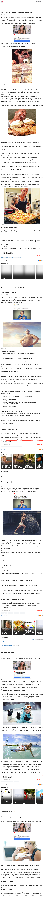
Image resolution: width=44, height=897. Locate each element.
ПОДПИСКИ (41, 895)
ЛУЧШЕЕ (33, 895)
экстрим (11, 781)
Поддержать (39, 1)
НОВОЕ (26, 895)
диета (6, 612)
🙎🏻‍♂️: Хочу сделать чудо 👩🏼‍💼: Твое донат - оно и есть (7, 608)
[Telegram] (41, 260)
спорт (2, 446)
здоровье (6, 781)
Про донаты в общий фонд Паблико (6, 255)
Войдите (32, 3)
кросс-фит (22, 612)
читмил (13, 257)
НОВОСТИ (2, 895)
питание (2, 257)
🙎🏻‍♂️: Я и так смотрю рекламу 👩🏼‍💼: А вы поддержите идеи (7, 777)
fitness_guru (5, 1)
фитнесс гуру (18, 257)
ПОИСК (10, 895)
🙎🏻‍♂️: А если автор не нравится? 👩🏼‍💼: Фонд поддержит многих (8, 253)
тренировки (8, 257)
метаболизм (13, 446)
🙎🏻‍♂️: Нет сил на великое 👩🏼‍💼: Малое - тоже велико (7, 442)
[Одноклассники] (40, 260)
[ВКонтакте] (38, 260)
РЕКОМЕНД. (18, 895)
